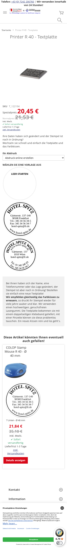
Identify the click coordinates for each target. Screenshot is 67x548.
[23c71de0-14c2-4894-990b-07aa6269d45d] (20, 219)
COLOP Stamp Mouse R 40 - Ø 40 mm (16, 351)
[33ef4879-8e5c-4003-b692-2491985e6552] (19, 254)
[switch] (59, 543)
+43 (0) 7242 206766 (22, 1)
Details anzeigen (15, 460)
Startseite (6, 30)
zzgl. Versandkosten (11, 129)
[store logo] (24, 11)
